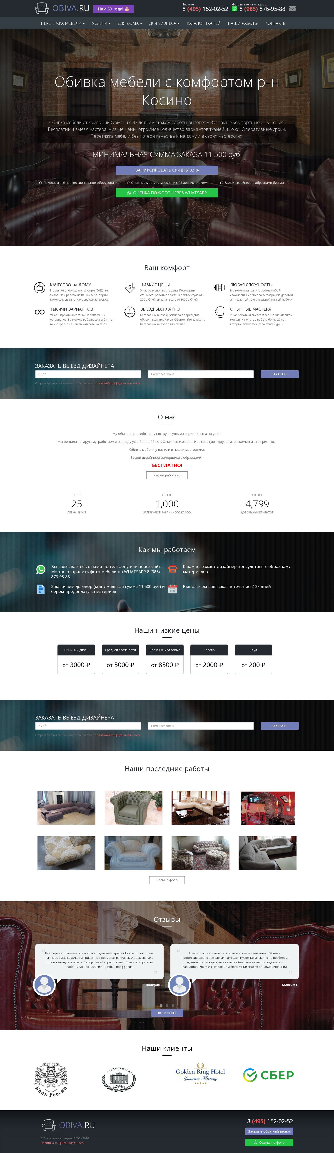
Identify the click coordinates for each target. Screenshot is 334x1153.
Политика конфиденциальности (63, 1143)
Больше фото (167, 880)
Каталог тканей (204, 23)
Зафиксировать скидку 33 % (167, 170)
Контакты (275, 23)
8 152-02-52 (205, 9)
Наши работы (243, 23)
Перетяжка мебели (61, 23)
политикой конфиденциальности (117, 383)
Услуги (100, 23)
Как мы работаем (167, 475)
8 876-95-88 (262, 9)
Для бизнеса (163, 23)
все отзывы (167, 1013)
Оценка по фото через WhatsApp (169, 192)
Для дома (129, 23)
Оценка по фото (271, 1142)
